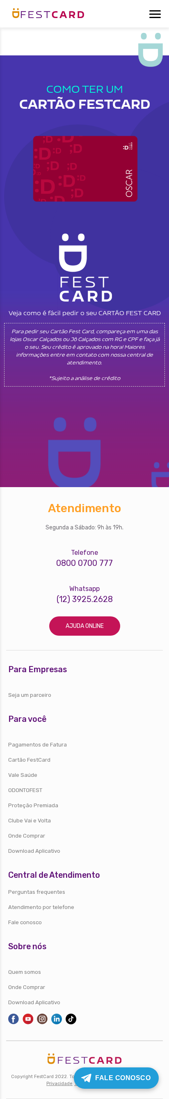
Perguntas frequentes (36, 892)
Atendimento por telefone (41, 907)
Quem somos (24, 972)
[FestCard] (48, 11)
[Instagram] (42, 1022)
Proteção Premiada (33, 805)
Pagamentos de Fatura (37, 745)
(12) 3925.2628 (85, 599)
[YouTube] (28, 1022)
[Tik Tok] (71, 1022)
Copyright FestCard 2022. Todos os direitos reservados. (72, 1076)
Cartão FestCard (29, 760)
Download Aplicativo (34, 851)
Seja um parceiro (29, 695)
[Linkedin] (56, 1022)
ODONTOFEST (25, 790)
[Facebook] (13, 1022)
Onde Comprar (26, 836)
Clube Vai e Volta (29, 820)
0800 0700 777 (84, 563)
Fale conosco (25, 922)
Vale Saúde (22, 775)
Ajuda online (85, 626)
